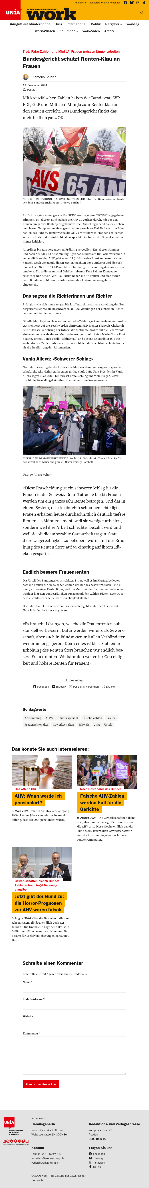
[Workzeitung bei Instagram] (138, 3)
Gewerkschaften (63, 724)
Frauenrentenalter (37, 724)
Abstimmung (33, 718)
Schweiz (83, 724)
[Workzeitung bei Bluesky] (132, 3)
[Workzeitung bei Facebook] (125, 3)
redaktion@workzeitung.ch (47, 1158)
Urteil (108, 724)
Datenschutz (39, 1180)
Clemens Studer (43, 77)
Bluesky (98, 1158)
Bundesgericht (68, 718)
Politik (31, 89)
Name (27, 981)
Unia (96, 724)
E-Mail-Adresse (34, 999)
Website (28, 1016)
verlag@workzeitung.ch (45, 1162)
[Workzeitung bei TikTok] (144, 3)
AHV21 (50, 718)
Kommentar (31, 1033)
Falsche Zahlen (92, 718)
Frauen (111, 718)
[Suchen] (142, 12)
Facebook (99, 1154)
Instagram (99, 1162)
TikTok (97, 1167)
